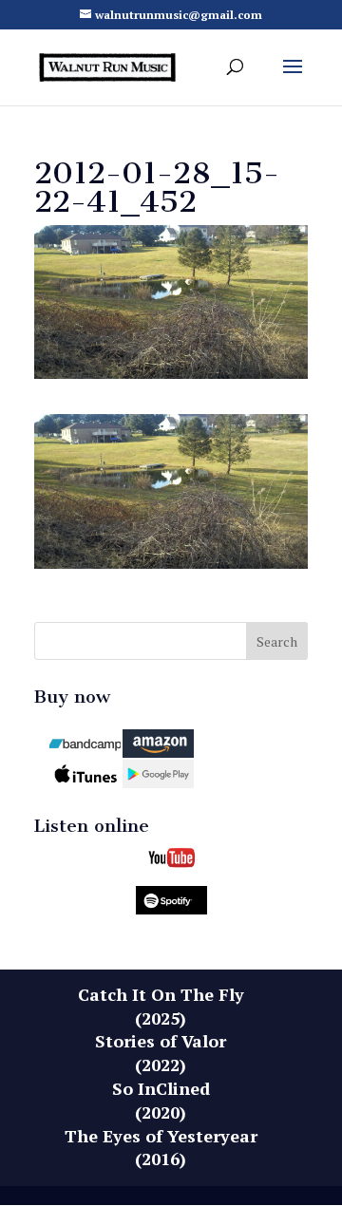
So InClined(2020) (161, 1100)
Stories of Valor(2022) (160, 1052)
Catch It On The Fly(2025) (161, 1006)
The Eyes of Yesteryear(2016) (161, 1147)
